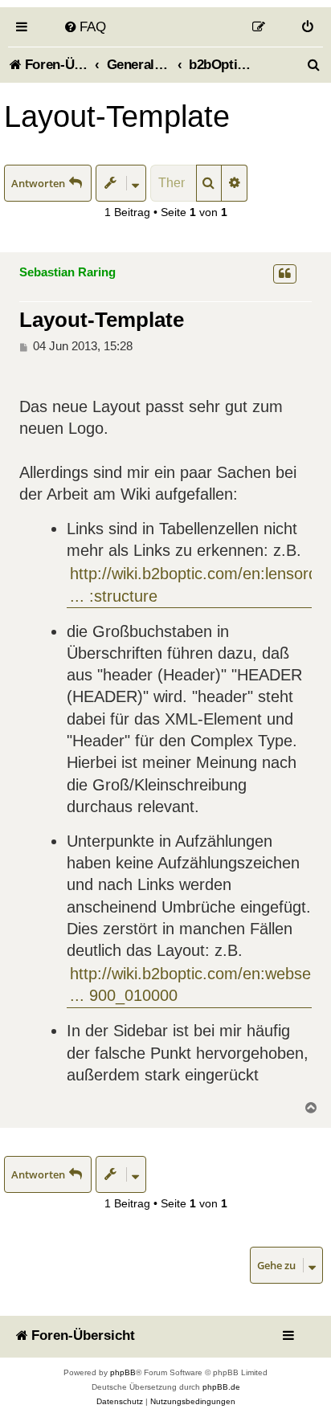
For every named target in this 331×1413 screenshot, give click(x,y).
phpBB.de (221, 1386)
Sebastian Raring (67, 272)
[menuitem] (85, 26)
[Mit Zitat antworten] (284, 274)
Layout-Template (117, 116)
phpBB (123, 1372)
